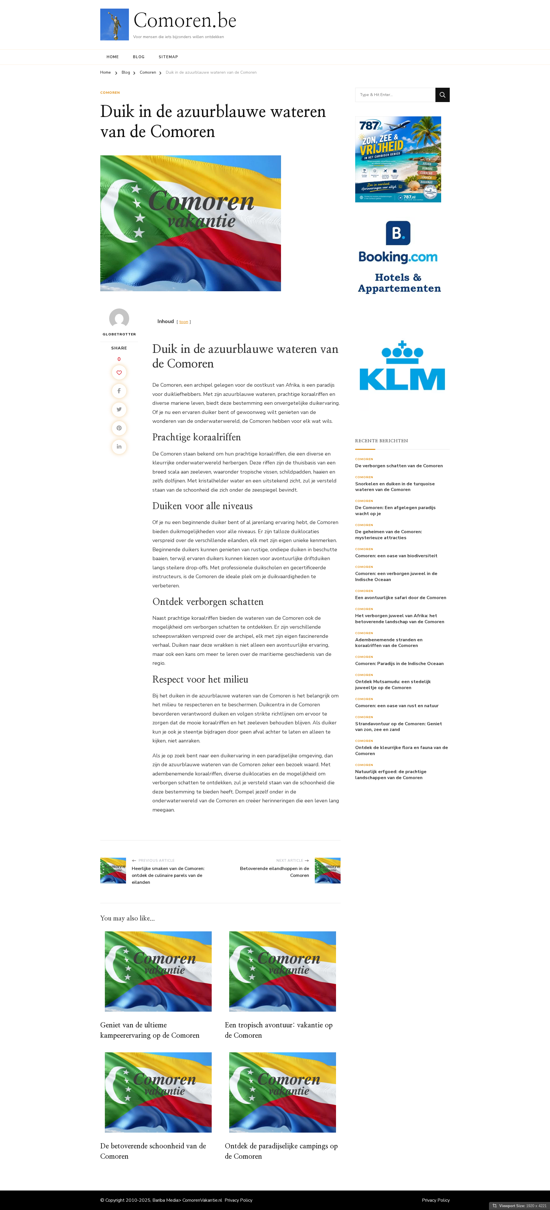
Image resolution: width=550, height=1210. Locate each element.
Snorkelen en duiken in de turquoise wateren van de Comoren (395, 487)
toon (183, 322)
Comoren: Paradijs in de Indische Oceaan (399, 664)
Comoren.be (185, 21)
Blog (139, 57)
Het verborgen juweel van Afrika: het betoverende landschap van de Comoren (399, 619)
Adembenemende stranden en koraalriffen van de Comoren (389, 643)
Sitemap (168, 57)
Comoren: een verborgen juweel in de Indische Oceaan (396, 577)
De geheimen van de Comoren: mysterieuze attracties (388, 535)
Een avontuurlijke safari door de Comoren (400, 598)
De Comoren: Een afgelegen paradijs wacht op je (395, 511)
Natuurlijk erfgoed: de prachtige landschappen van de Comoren (391, 775)
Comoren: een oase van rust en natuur (397, 706)
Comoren (110, 92)
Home (113, 57)
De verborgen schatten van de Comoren (399, 466)
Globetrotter (119, 334)
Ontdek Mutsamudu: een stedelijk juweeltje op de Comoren (393, 685)
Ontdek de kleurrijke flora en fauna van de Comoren (401, 751)
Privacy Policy (238, 1200)
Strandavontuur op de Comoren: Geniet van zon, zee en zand (398, 727)
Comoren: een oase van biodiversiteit (396, 556)
